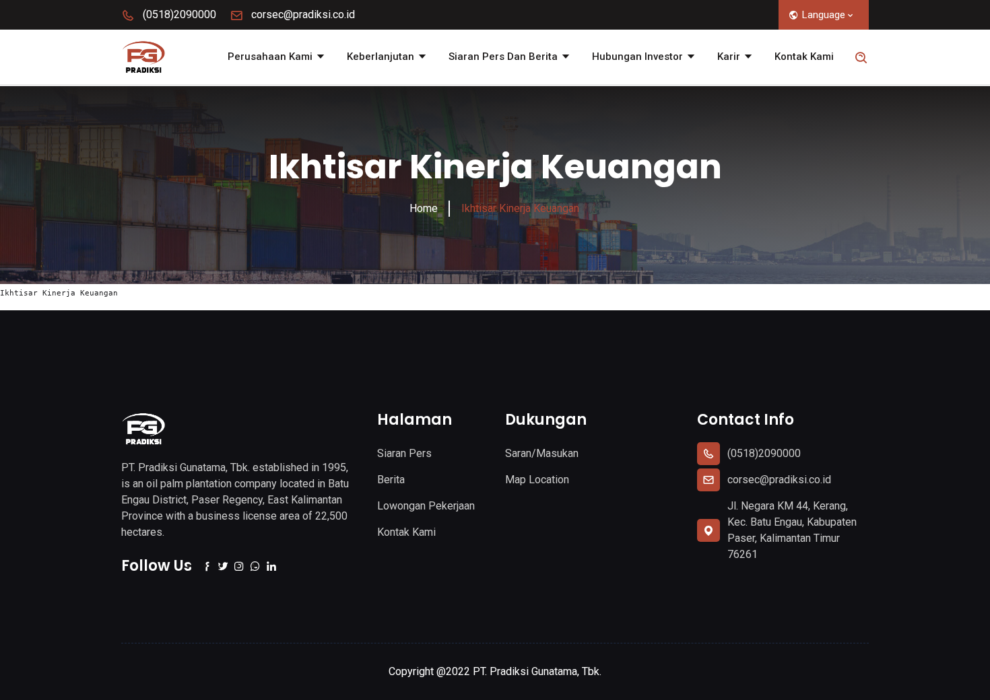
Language (823, 15)
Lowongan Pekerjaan (426, 505)
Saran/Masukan (542, 453)
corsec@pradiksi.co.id (302, 14)
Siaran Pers (404, 453)
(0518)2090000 (178, 14)
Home (423, 208)
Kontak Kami (804, 56)
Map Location (537, 479)
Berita (391, 479)
